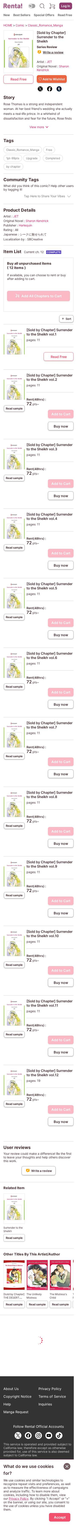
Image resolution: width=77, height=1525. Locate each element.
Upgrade (32, 158)
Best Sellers (21, 15)
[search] (42, 6)
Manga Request (15, 1412)
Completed (53, 158)
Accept (60, 1517)
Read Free (65, 15)
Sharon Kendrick (37, 221)
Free (49, 150)
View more (37, 127)
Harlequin (25, 225)
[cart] (52, 6)
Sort (66, 318)
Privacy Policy (49, 1389)
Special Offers (44, 15)
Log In (65, 6)
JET (49, 62)
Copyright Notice (17, 1396)
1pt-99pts (12, 158)
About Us (11, 1389)
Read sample (14, 408)
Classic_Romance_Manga (22, 150)
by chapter (13, 166)
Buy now (61, 426)
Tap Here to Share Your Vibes (44, 196)
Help (7, 1404)
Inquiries (45, 1404)
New (6, 15)
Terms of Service (52, 1396)
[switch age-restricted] (31, 6)
